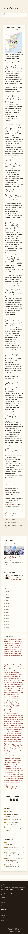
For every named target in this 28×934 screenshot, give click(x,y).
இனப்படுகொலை (9, 708)
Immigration (19, 653)
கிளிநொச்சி (13, 722)
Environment (20, 646)
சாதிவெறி (17, 726)
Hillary (16, 650)
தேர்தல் (20, 745)
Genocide (20, 648)
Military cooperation (9, 665)
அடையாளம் (19, 691)
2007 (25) (7, 617)
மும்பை (21, 773)
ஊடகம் (12, 714)
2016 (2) (7, 596)
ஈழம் (8, 20)
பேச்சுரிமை (7, 765)
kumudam (15, 661)
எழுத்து (21, 714)
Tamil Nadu (17, 683)
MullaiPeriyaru (18, 665)
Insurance (16, 655)
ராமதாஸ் (14, 775)
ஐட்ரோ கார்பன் (8, 716)
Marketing (16, 663)
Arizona (18, 640)
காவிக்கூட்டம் (13, 720)
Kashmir (19, 659)
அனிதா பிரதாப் (15, 698)
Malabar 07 (11, 663)
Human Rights (13, 652)
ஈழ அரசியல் (18, 708)
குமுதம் (16, 724)
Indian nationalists (9, 655)
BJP (21, 640)
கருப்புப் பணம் (18, 718)
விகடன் (12, 782)
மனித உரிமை (8, 771)
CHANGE (8, 525)
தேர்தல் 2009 (15, 747)
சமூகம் (19, 20)
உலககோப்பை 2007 (10, 712)
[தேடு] (3, 16)
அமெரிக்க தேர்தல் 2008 (11, 694)
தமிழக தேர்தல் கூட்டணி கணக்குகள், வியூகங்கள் (12, 864)
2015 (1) (7, 599)
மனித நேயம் (16, 771)
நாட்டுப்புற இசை (18, 749)
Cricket (6, 644)
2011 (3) (7, 605)
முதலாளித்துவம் (14, 773)
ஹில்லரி (13, 786)
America (19, 638)
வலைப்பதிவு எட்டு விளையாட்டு (13, 779)
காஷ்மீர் (19, 720)
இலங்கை (14, 706)
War (9, 691)
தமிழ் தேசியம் (17, 739)
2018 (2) (7, 590)
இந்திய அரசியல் (16, 702)
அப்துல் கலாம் (15, 693)
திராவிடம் (7, 745)
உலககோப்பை (11, 710)
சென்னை (18, 732)
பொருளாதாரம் (8, 767)
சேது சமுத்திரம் (8, 734)
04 (14, 543)
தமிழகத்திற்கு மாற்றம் (17, 525)
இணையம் (7, 702)
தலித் (12, 743)
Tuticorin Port (19, 687)
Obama (19, 669)
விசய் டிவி (18, 782)
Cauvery (17, 642)
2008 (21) (7, 614)
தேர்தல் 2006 (7, 747)
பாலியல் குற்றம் (12, 759)
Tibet (14, 687)
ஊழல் (17, 714)
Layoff (6, 663)
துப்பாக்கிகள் (14, 745)
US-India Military (18, 689)
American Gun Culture (10, 640)
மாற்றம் (7, 527)
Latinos (20, 661)
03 (11, 543)
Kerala (6, 661)
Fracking (15, 648)
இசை (18, 700)
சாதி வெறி (10, 726)
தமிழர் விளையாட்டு (15, 737)
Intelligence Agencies (9, 657)
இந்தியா (12, 704)
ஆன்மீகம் (13, 700)
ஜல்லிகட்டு (7, 786)
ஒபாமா (15, 716)
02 (8, 543)
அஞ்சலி (13, 691)
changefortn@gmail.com (11, 504)
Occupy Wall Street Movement (12, 671)
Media (21, 663)
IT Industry (18, 657)
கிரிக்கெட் (7, 722)
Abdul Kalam (7, 638)
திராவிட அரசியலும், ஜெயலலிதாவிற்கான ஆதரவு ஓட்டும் (13, 852)
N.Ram (10, 667)
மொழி (6, 775)
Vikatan (6, 691)
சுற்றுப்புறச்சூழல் (9, 730)
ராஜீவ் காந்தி (11, 777)
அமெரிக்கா (7, 696)
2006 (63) (7, 620)
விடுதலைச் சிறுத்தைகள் (11, 784)
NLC (15, 669)
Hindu (19, 650)
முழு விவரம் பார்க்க (16, 578)
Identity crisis (12, 653)
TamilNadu (13, 685)
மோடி (10, 775)
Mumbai (6, 667)
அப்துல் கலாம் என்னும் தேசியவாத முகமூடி (11, 556)
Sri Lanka (21, 679)
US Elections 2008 (8, 689)
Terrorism (19, 685)
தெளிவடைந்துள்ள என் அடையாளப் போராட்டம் (12, 814)
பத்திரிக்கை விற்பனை (11, 757)
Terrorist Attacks (8, 687)
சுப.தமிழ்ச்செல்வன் (17, 728)
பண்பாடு (7, 755)
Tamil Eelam (10, 683)
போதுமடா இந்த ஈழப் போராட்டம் (14, 818)
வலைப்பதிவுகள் (9, 780)
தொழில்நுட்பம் (8, 749)
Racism (10, 677)
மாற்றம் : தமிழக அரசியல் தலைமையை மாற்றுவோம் (14, 28)
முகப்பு (3, 20)
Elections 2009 (13, 646)
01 (5, 543)
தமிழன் (6, 739)
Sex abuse (16, 679)
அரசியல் (13, 20)
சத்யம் (20, 724)
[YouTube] (17, 798)
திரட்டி (20, 743)
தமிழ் (10, 739)
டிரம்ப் (15, 734)
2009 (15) (7, 611)
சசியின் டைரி (11, 8)
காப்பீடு (6, 720)
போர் (11, 769)
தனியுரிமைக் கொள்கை (7, 903)
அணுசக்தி (7, 693)
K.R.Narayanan (13, 659)
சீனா (9, 728)
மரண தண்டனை (19, 769)
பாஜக (19, 759)
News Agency (16, 667)
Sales (13, 677)
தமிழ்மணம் (7, 741)
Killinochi (10, 661)
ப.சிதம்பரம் (7, 753)
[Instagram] (14, 798)
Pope (11, 675)
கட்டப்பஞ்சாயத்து (9, 718)
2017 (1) (7, 593)
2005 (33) (7, 623)
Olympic (6, 673)
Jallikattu (6, 659)
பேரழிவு (13, 765)
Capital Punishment (9, 642)
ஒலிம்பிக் (20, 716)
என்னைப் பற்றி (5, 898)
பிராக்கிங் (13, 761)
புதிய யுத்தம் (9, 810)
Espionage (7, 648)
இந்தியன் (7, 704)
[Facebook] (11, 798)
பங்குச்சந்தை (15, 753)
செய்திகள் (12, 732)
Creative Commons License (14, 930)
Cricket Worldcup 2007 (14, 644)
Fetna (11, 648)
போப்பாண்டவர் (17, 767)
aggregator (14, 638)
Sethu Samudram (8, 679)
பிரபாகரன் (7, 761)
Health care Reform (9, 650)
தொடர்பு (3, 901)
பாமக (6, 759)
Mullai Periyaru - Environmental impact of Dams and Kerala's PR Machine (13, 827)
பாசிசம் (20, 757)
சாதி (5, 726)
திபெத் (16, 743)
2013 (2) (7, 602)
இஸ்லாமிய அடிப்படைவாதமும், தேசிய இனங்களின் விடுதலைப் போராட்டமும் (14, 859)
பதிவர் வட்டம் (14, 755)
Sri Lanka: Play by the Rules (11, 681)
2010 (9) (7, 608)
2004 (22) (7, 626)
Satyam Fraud (19, 677)
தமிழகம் (6, 737)
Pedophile (15, 673)
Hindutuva (7, 652)
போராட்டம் (7, 769)
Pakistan (11, 673)
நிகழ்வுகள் (7, 751)
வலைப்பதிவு (19, 777)
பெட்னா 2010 (13, 763)
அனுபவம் (7, 700)
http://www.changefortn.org (12, 484)
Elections (6, 646)
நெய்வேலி (14, 751)
